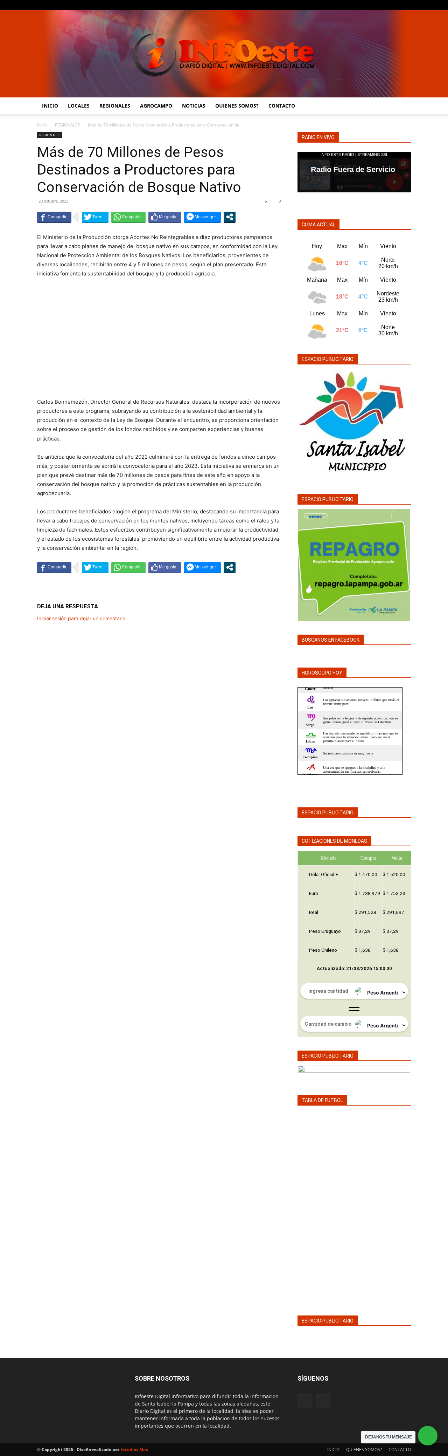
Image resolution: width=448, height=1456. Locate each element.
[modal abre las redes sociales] (230, 217)
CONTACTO (281, 105)
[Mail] (405, 5)
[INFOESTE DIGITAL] (224, 53)
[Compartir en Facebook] (54, 217)
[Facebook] (394, 5)
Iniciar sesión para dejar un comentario (81, 618)
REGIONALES (114, 105)
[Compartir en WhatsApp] (128, 217)
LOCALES (79, 105)
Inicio (42, 125)
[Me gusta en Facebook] (164, 217)
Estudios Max (134, 1449)
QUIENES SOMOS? (237, 105)
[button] (402, 106)
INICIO (50, 105)
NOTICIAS (193, 105)
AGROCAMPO (156, 105)
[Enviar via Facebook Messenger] (202, 217)
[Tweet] (95, 217)
